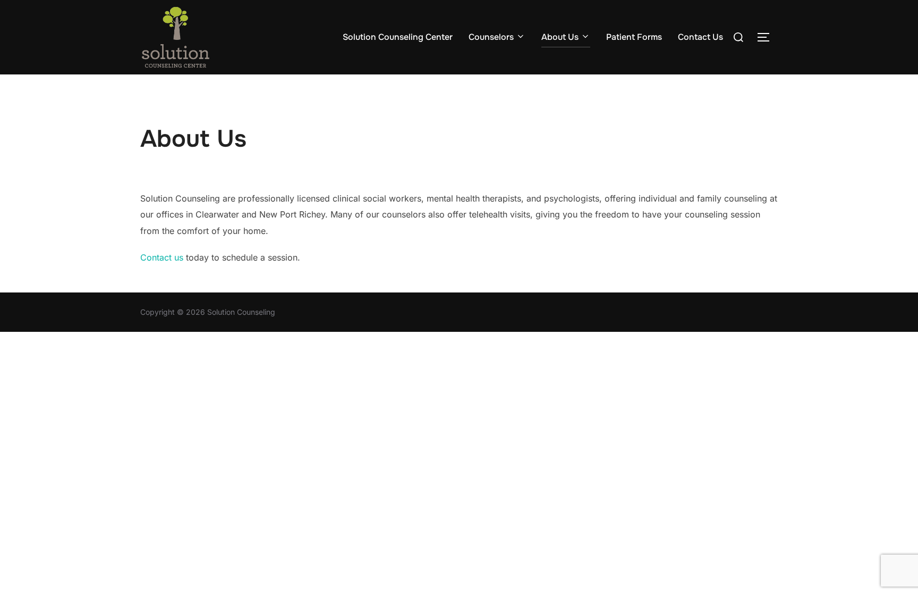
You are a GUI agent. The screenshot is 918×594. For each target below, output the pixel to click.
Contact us (161, 257)
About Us (560, 37)
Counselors (491, 37)
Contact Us (700, 37)
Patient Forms (634, 37)
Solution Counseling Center (398, 37)
